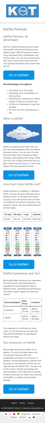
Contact (31, 403)
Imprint (14, 403)
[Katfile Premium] (22, 11)
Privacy (22, 403)
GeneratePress (37, 408)
